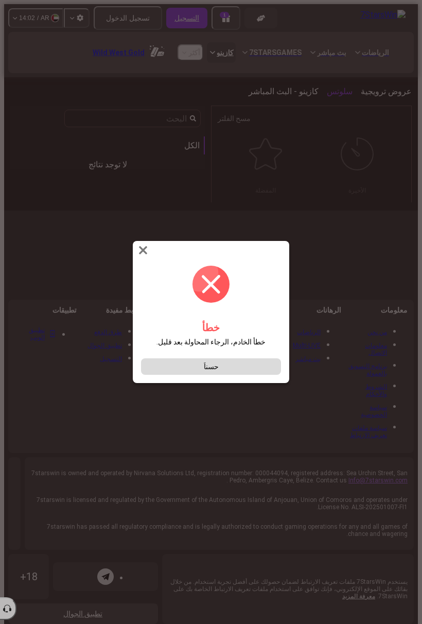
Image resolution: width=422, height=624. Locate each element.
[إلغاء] (142, 250)
